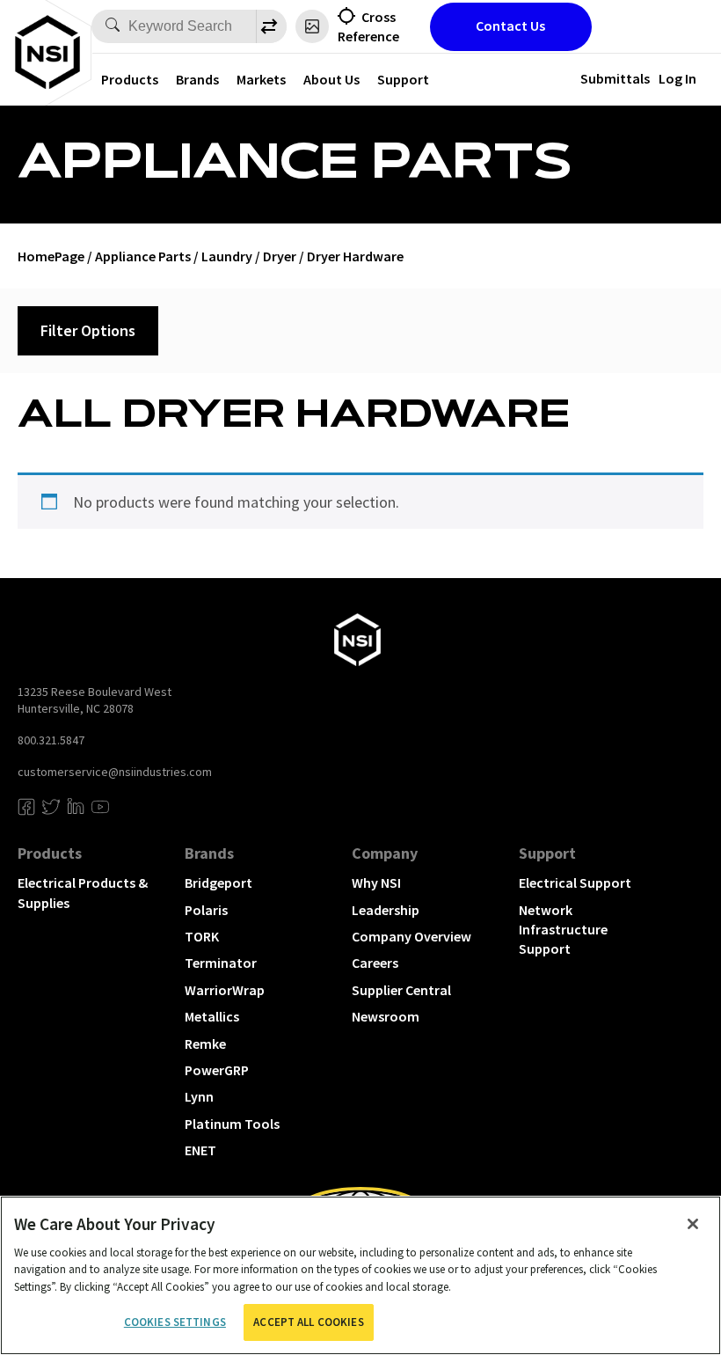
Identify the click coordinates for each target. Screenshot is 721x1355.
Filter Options (87, 330)
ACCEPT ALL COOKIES (308, 1322)
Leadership (385, 910)
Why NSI (376, 882)
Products (129, 79)
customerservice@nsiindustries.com (115, 772)
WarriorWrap (225, 990)
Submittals (615, 78)
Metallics (212, 1016)
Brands (197, 79)
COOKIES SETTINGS (175, 1322)
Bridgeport (218, 882)
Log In (677, 78)
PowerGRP (217, 1070)
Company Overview (411, 936)
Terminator (221, 962)
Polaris (206, 910)
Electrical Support (575, 882)
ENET (200, 1150)
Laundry (226, 256)
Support (403, 79)
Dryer (279, 256)
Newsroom (385, 1016)
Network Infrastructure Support (563, 929)
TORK (202, 936)
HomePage (51, 256)
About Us (331, 79)
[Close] (693, 1224)
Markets (261, 79)
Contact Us (510, 25)
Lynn (199, 1096)
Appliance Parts (143, 256)
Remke (205, 1043)
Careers (375, 962)
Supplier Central (401, 990)
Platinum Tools (232, 1123)
